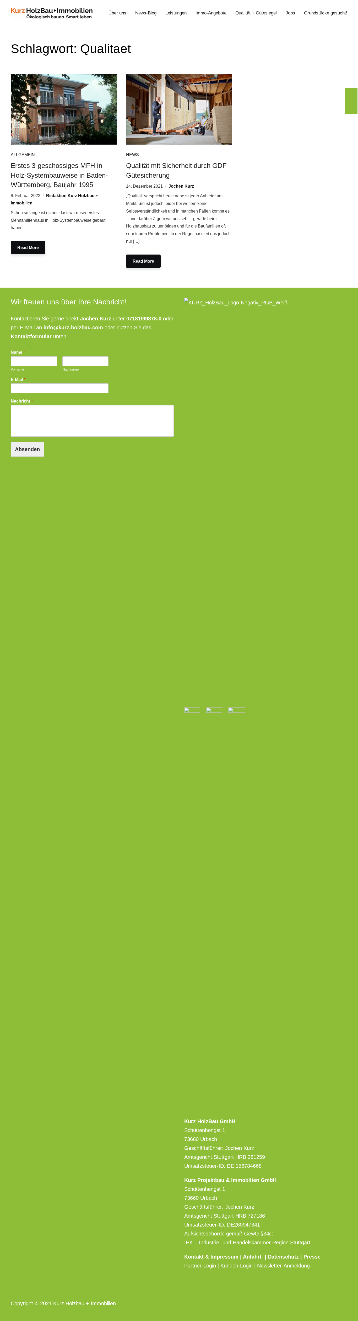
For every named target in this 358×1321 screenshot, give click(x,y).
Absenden (27, 449)
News (132, 154)
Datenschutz (283, 1257)
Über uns (117, 12)
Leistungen (176, 12)
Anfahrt (254, 1257)
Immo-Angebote (211, 12)
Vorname (17, 369)
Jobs (290, 12)
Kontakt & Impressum (212, 1257)
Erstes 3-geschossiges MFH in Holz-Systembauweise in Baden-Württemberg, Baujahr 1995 (59, 175)
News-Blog (145, 12)
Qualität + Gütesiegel (256, 12)
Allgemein (23, 154)
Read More (28, 247)
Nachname (70, 369)
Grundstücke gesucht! (325, 12)
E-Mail (18, 379)
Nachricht (22, 401)
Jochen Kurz (181, 186)
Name (18, 352)
